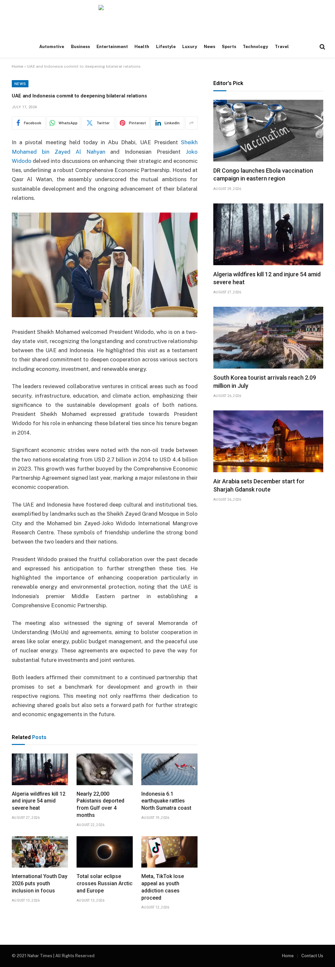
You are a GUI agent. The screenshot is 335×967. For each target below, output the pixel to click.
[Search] (321, 47)
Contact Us (312, 955)
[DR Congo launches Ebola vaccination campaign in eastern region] (268, 131)
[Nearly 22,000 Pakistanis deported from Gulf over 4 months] (105, 769)
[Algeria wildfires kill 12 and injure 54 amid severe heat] (40, 769)
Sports (229, 46)
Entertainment (112, 46)
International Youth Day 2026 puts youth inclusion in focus (39, 883)
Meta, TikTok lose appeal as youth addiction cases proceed (162, 887)
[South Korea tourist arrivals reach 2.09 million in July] (268, 338)
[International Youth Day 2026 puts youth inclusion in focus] (40, 852)
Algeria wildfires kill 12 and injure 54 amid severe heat (38, 801)
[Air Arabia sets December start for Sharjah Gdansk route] (268, 441)
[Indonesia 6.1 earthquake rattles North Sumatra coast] (169, 769)
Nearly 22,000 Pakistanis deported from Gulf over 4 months (100, 804)
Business (80, 46)
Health (141, 46)
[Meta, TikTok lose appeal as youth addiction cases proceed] (169, 852)
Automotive (51, 46)
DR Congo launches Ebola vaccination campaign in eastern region (263, 174)
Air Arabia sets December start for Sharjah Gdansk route (259, 485)
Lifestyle (166, 46)
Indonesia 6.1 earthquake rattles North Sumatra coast (166, 801)
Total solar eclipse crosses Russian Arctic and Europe (104, 883)
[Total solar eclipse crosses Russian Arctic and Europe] (105, 852)
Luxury (189, 46)
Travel (282, 46)
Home (17, 66)
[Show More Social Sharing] (191, 123)
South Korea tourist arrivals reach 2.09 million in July (264, 381)
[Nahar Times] (167, 18)
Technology (255, 46)
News (209, 46)
